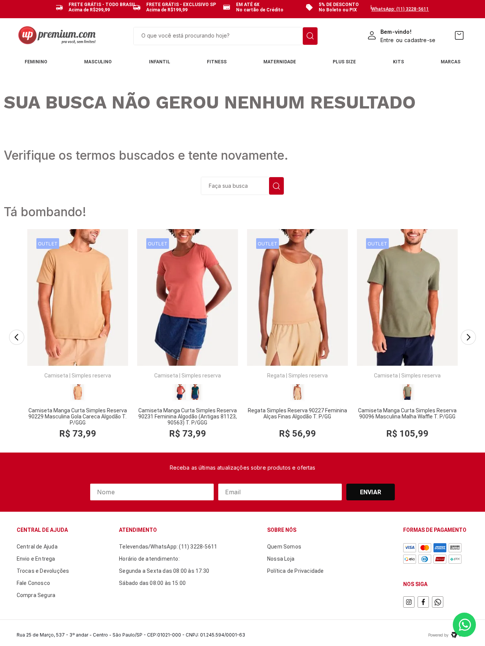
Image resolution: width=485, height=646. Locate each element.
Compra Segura (36, 595)
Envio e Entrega (36, 559)
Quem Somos (284, 547)
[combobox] (225, 36)
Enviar (370, 492)
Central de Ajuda (37, 547)
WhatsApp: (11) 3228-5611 (400, 9)
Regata (276, 376)
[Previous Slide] (17, 337)
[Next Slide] (468, 337)
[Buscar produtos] (310, 36)
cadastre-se (419, 40)
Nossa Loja (280, 559)
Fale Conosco (33, 583)
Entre (387, 40)
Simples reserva (91, 376)
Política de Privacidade (295, 571)
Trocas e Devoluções (43, 571)
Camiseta (56, 376)
